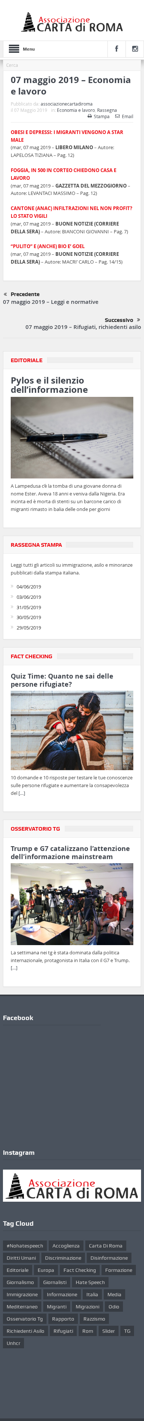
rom (87, 1331)
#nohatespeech (25, 1246)
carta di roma (106, 1246)
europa (46, 1270)
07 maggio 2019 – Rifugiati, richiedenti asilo (83, 327)
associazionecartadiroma (67, 104)
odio (114, 1307)
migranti (56, 1307)
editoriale (17, 1270)
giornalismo (20, 1282)
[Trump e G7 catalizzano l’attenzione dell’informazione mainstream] (72, 905)
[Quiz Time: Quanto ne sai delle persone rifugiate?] (72, 731)
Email (127, 116)
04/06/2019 (29, 586)
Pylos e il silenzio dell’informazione (49, 385)
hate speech (90, 1282)
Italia (92, 1294)
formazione (118, 1270)
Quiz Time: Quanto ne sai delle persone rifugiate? (62, 680)
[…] (21, 793)
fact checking (80, 1270)
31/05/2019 (29, 607)
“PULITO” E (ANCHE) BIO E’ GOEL (48, 246)
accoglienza (66, 1246)
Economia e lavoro (76, 110)
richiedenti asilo (25, 1331)
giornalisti (54, 1282)
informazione (62, 1294)
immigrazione (22, 1294)
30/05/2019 (29, 617)
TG (127, 1331)
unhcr (13, 1343)
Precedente (25, 294)
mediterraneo (22, 1307)
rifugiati (63, 1331)
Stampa (102, 116)
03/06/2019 (29, 597)
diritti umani (21, 1258)
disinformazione (109, 1258)
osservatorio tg (25, 1319)
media (114, 1294)
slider (108, 1331)
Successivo (119, 320)
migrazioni (87, 1307)
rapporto (63, 1319)
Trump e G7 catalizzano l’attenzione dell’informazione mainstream (70, 852)
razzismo (94, 1319)
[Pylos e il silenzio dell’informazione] (72, 439)
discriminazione (63, 1258)
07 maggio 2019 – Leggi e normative (51, 302)
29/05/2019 (29, 627)
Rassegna (107, 110)
